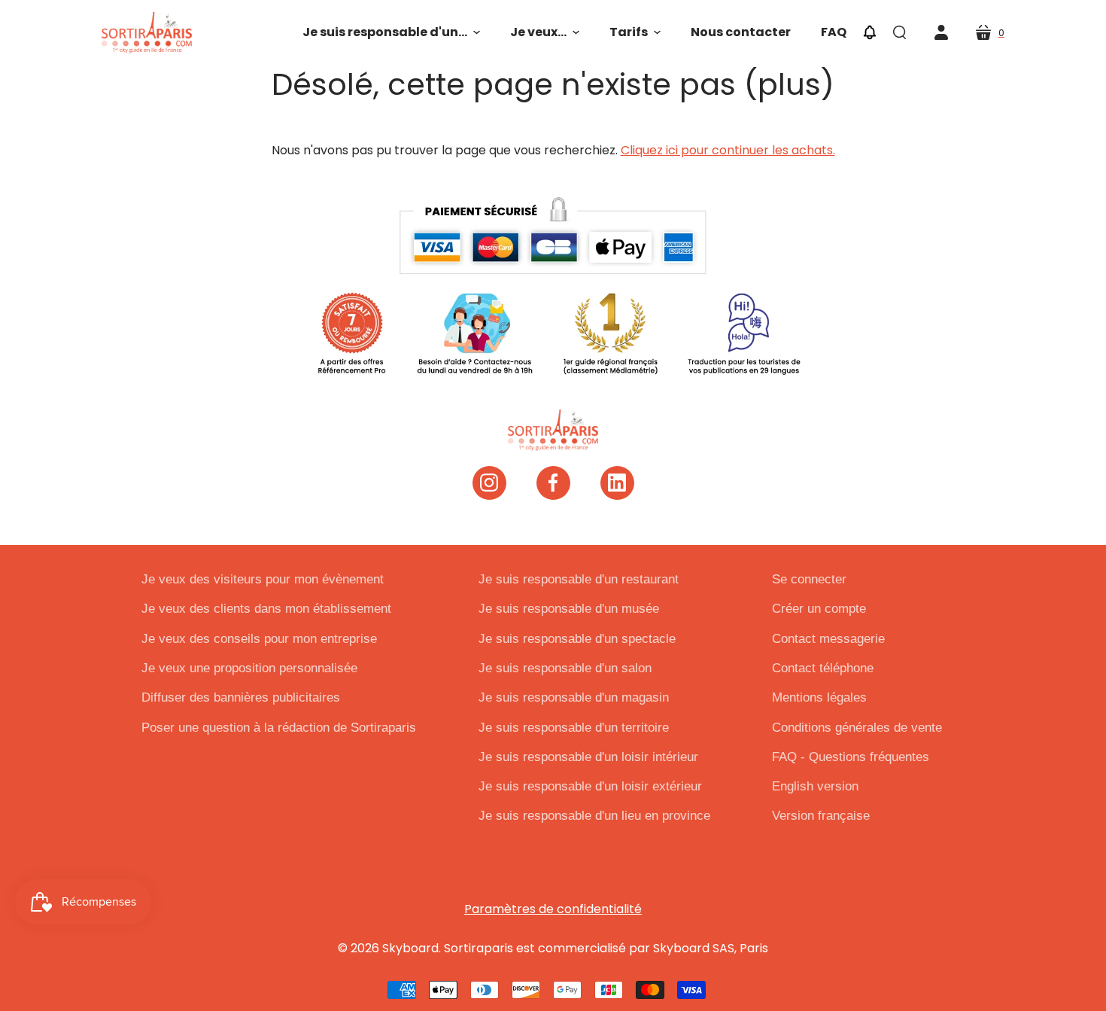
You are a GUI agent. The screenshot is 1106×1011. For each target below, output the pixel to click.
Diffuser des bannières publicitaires (240, 697)
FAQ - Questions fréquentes (850, 757)
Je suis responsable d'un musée (569, 608)
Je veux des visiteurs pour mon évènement (262, 579)
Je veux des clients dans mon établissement (266, 608)
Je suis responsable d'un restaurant (579, 579)
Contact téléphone (823, 668)
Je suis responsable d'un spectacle (577, 639)
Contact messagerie (828, 639)
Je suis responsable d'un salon (565, 668)
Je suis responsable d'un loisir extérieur (590, 786)
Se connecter (809, 579)
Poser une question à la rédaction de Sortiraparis (278, 727)
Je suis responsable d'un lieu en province (594, 815)
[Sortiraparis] (147, 32)
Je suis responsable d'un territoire (574, 727)
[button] (391, 32)
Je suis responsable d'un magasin (574, 697)
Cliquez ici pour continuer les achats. (728, 150)
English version (815, 786)
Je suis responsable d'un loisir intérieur (588, 757)
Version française (821, 815)
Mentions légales (819, 697)
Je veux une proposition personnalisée (249, 668)
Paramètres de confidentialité (553, 909)
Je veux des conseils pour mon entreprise (259, 639)
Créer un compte (819, 608)
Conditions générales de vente (857, 727)
